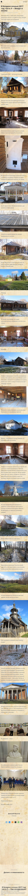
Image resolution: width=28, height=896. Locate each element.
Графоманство (10, 12)
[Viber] (21, 822)
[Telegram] (6, 822)
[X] (15, 822)
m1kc (7, 891)
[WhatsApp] (18, 822)
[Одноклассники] (12, 822)
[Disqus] (14, 844)
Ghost (18, 891)
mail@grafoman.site (20, 889)
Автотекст (16, 12)
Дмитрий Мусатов (14, 813)
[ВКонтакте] (9, 822)
